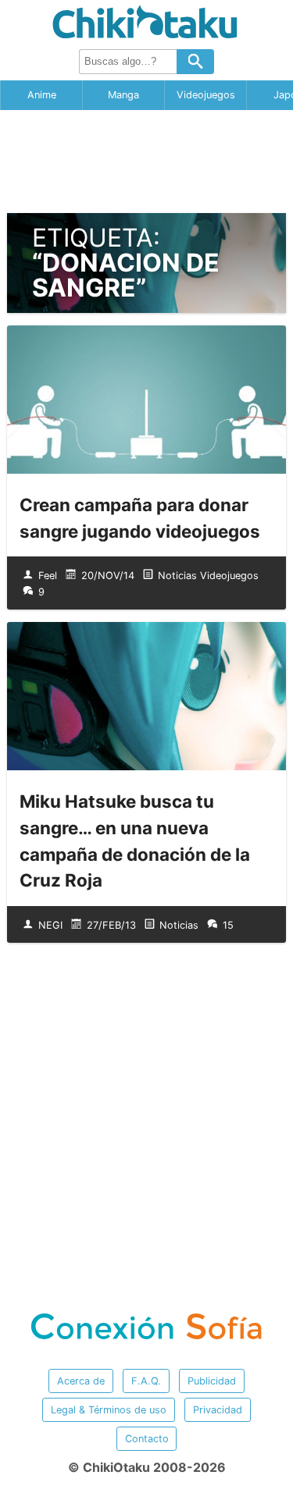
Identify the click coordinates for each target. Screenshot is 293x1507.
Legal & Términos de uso (108, 1410)
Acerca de (81, 1381)
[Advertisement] (147, 162)
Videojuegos (206, 95)
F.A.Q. (146, 1381)
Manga (123, 95)
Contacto (147, 1439)
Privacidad (217, 1410)
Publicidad (212, 1381)
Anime (41, 95)
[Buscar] (195, 61)
